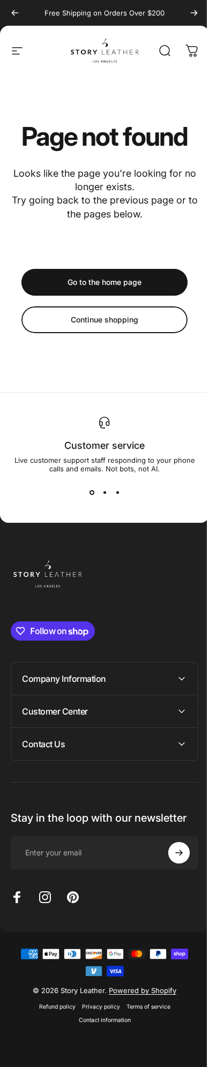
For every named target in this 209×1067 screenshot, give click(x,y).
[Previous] (15, 13)
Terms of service (144, 1006)
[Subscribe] (171, 852)
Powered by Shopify (139, 990)
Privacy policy (97, 1006)
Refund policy (53, 1006)
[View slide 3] (117, 492)
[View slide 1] (91, 492)
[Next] (194, 13)
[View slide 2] (104, 492)
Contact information (100, 1020)
